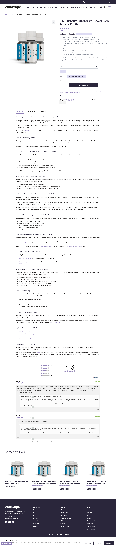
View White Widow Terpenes (27, 337)
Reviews (35, 526)
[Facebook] (6, 522)
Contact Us (36, 521)
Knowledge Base (91, 526)
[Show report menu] (98, 409)
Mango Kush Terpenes (25, 260)
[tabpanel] (58, 236)
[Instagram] (13, 522)
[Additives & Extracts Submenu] (59, 7)
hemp (27, 243)
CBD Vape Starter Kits (66, 526)
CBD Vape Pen (64, 521)
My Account (90, 510)
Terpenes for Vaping (93, 91)
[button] (53, 22)
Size (61, 63)
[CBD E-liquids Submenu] (35, 7)
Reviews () (63, 30)
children (33, 304)
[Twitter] (9, 522)
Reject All (98, 543)
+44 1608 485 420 (10, 516)
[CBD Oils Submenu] (43, 7)
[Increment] (65, 85)
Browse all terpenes (24, 331)
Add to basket (83, 85)
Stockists (35, 518)
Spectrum (84, 7)
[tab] (20, 111)
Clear (62, 71)
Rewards (89, 512)
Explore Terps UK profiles (26, 333)
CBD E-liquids (30, 7)
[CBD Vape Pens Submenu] (79, 7)
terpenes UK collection (31, 130)
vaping (38, 352)
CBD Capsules (64, 512)
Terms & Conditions (92, 521)
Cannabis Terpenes (70, 91)
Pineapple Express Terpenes (27, 262)
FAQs (34, 512)
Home (6, 14)
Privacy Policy (91, 523)
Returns (89, 518)
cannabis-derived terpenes (74, 246)
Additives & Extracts (51, 7)
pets (39, 304)
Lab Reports (36, 523)
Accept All (108, 543)
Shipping (89, 515)
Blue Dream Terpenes (25, 258)
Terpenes (12, 14)
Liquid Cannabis (79, 91)
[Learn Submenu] (94, 7)
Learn (91, 7)
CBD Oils (39, 7)
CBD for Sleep (64, 7)
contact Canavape (54, 322)
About (34, 515)
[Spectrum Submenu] (88, 7)
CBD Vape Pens (74, 7)
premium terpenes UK (47, 246)
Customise (88, 543)
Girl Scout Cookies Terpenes (27, 263)
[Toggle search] (101, 7)
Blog (34, 510)
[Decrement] (61, 85)
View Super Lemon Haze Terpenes (28, 338)
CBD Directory (91, 529)
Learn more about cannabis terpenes (29, 335)
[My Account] (105, 7)
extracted (91, 241)
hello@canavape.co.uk (11, 518)
